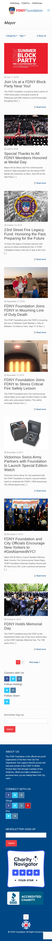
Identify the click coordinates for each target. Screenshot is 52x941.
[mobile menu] (48, 10)
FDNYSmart (37, 3)
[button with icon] (7, 678)
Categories (11, 36)
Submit (10, 729)
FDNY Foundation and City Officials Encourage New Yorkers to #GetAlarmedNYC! (24, 545)
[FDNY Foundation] (26, 10)
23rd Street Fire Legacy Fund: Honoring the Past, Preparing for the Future (25, 234)
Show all (42, 36)
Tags (21, 36)
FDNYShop (14, 3)
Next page (33, 662)
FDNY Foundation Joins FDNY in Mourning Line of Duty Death (24, 310)
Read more (41, 107)
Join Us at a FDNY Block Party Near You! (25, 84)
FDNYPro (26, 3)
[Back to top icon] (26, 917)
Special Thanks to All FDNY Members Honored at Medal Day (25, 157)
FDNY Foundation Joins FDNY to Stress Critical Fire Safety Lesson (24, 384)
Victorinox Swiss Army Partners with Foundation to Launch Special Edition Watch (25, 463)
